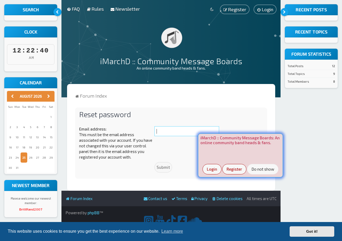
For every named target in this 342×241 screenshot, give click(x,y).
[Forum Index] (171, 37)
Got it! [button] (312, 231)
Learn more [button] (172, 231)
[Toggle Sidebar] (57, 12)
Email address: (93, 129)
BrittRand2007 (30, 209)
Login (212, 169)
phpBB (93, 212)
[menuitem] (73, 9)
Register (234, 169)
